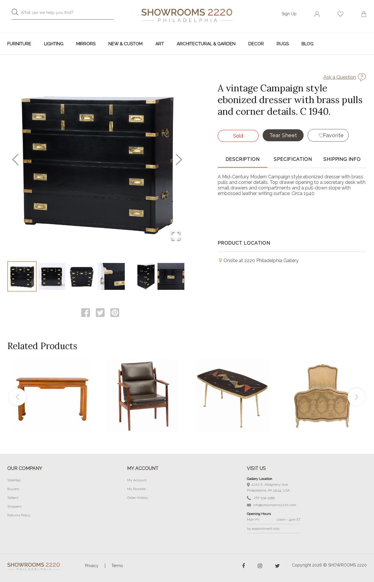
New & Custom (125, 43)
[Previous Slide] (15, 160)
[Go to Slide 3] (81, 276)
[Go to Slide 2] (51, 276)
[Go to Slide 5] (141, 276)
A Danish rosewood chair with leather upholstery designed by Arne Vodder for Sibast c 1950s (142, 382)
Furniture (19, 43)
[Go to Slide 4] (111, 276)
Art (159, 43)
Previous (17, 397)
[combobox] (67, 14)
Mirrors (86, 43)
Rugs (283, 43)
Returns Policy (18, 515)
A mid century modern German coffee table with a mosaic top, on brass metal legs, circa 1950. (232, 382)
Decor (256, 43)
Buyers (13, 489)
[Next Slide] (179, 160)
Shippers (14, 506)
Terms (117, 565)
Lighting (53, 43)
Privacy (91, 565)
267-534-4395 (264, 498)
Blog (308, 43)
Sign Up (289, 13)
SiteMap (13, 480)
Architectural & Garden (206, 43)
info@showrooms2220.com (274, 505)
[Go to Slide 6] (171, 276)
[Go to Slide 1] (22, 276)
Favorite (333, 135)
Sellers (12, 498)
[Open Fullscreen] (176, 236)
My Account (136, 480)
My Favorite (136, 489)
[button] (97, 160)
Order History (137, 498)
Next (356, 397)
